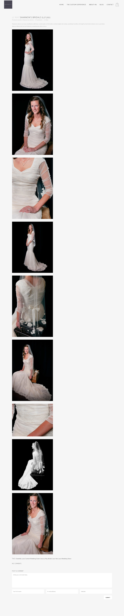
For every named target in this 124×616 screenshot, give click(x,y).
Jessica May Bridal (46, 558)
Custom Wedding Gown (32, 558)
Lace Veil (55, 558)
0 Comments (38, 20)
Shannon (25, 20)
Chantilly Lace (20, 558)
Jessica (32, 20)
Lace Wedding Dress (64, 558)
